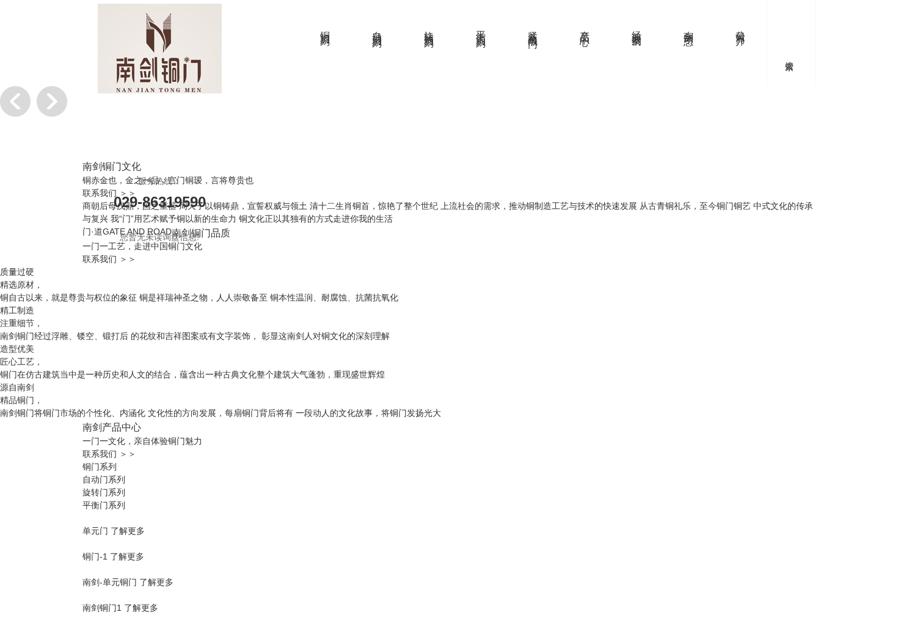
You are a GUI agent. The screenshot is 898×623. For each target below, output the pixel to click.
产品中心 (585, 27)
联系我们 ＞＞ (109, 259)
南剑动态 (689, 27)
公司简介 (741, 27)
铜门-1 (95, 556)
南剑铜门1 (102, 608)
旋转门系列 (429, 27)
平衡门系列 (481, 27)
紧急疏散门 (533, 27)
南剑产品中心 (111, 426)
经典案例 (637, 27)
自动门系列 (377, 27)
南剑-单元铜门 (109, 582)
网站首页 (273, 27)
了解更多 (128, 531)
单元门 (95, 531)
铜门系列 (325, 27)
